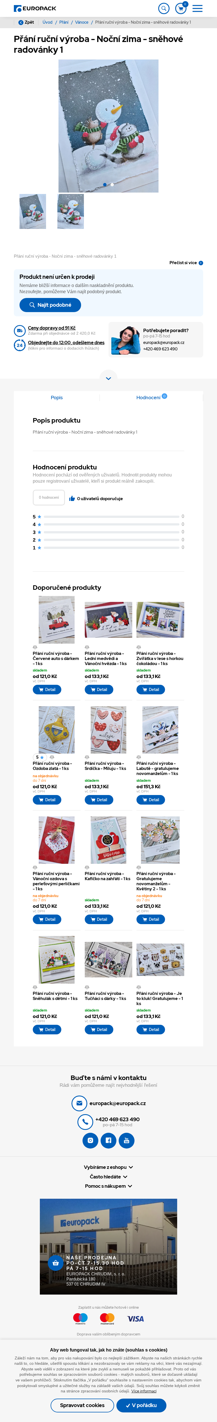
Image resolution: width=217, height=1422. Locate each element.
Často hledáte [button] (105, 1177)
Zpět (29, 22)
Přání (64, 22)
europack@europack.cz (164, 342)
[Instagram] (90, 1141)
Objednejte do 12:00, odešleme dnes (66, 343)
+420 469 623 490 (160, 349)
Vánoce (82, 22)
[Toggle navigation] (164, 8)
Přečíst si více (183, 263)
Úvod (48, 22)
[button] (104, 185)
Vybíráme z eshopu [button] (105, 1167)
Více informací (144, 1391)
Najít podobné (53, 305)
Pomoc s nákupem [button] (105, 1186)
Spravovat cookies (82, 1405)
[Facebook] (108, 1141)
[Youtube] (126, 1141)
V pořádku (144, 1405)
